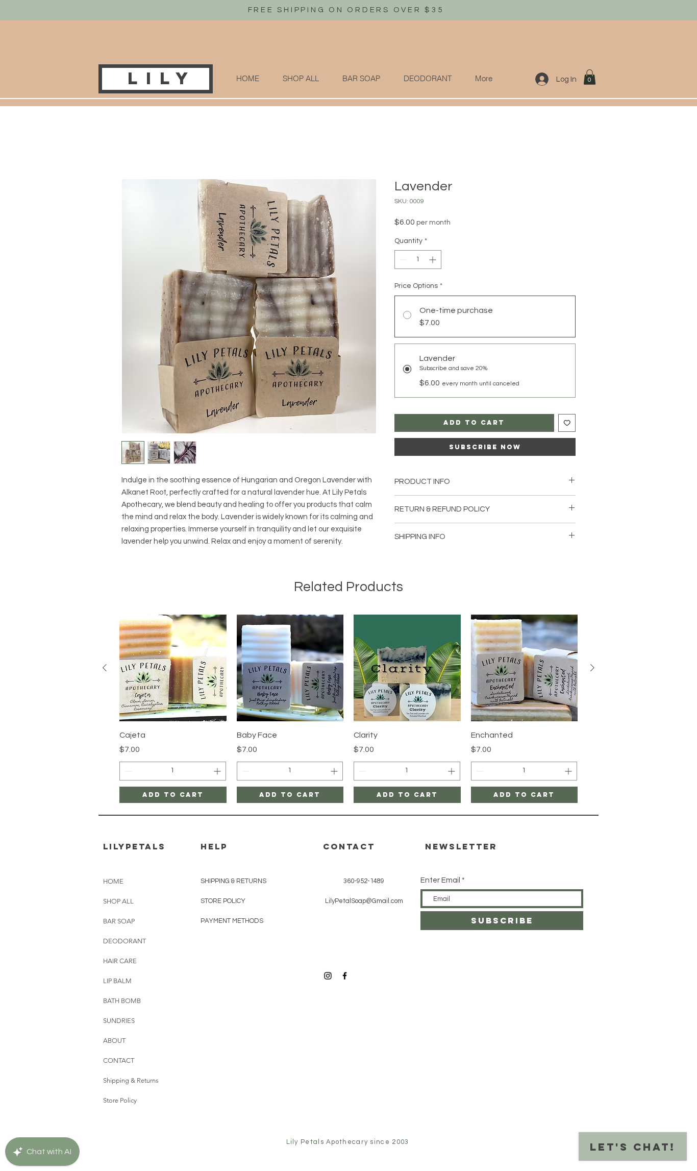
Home (132, 143)
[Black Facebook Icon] (345, 977)
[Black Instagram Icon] (328, 977)
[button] (589, 77)
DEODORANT (124, 942)
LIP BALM (117, 982)
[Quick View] (173, 669)
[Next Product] (592, 669)
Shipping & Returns (131, 1081)
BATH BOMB (122, 1002)
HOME (113, 882)
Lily (162, 78)
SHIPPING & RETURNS (233, 882)
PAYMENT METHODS (232, 921)
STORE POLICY (223, 902)
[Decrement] (402, 261)
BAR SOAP (119, 922)
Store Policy (120, 1101)
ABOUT (114, 1041)
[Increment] (433, 261)
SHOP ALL (118, 902)
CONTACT (118, 1061)
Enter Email (440, 881)
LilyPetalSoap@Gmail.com (364, 902)
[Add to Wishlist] (567, 424)
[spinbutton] (418, 261)
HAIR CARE (120, 962)
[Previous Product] (104, 669)
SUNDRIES (119, 1022)
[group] (348, 709)
